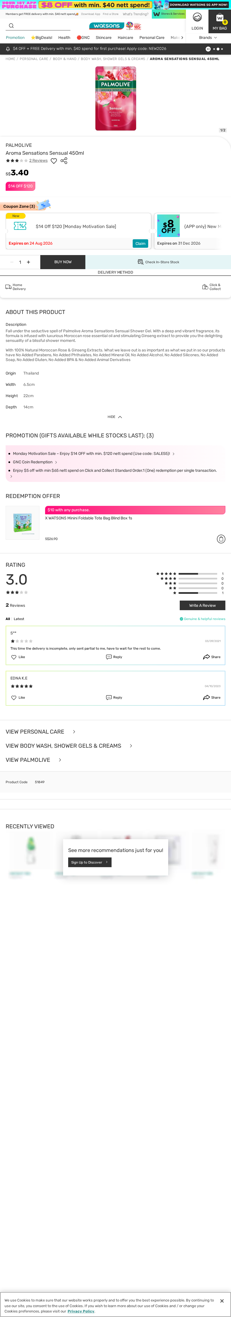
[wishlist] (54, 160)
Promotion (15, 37)
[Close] (222, 1301)
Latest (19, 619)
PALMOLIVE (19, 145)
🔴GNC (83, 37)
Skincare (104, 37)
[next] (182, 37)
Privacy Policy (81, 1311)
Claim (140, 243)
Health (64, 37)
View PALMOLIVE (29, 760)
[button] (219, 21)
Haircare (125, 37)
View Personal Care (36, 731)
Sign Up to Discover (86, 862)
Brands (205, 37)
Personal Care (152, 37)
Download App (90, 14)
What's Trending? (135, 14)
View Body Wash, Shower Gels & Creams (64, 746)
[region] (115, 1304)
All (8, 619)
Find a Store (110, 14)
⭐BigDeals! (41, 37)
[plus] (28, 262)
